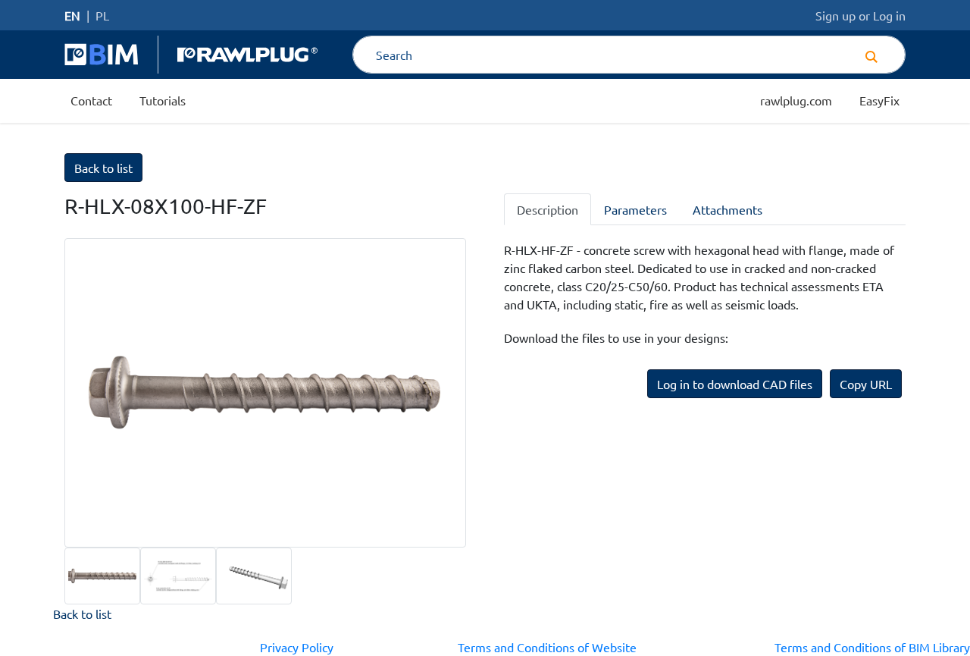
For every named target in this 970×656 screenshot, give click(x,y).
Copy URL (866, 383)
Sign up (835, 15)
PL (102, 15)
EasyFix (879, 100)
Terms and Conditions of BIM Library (872, 646)
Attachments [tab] (727, 209)
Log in (889, 15)
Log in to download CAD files (734, 383)
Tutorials (162, 100)
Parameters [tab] (635, 209)
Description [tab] (547, 209)
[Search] (871, 54)
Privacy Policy (296, 646)
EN (72, 15)
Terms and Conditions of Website (547, 646)
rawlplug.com (796, 100)
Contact (91, 100)
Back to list (103, 167)
